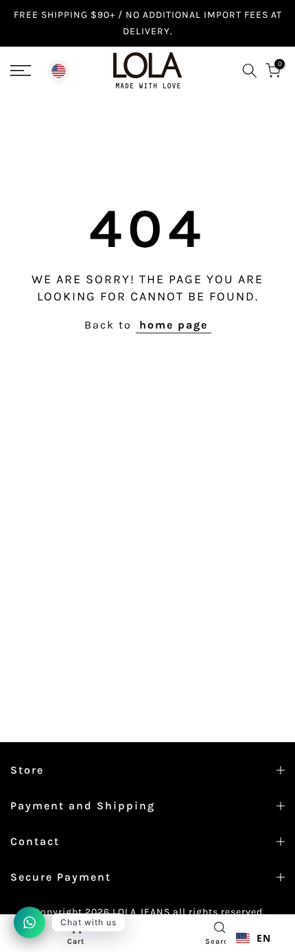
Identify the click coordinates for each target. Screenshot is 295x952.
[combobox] (253, 938)
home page (173, 324)
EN (264, 937)
